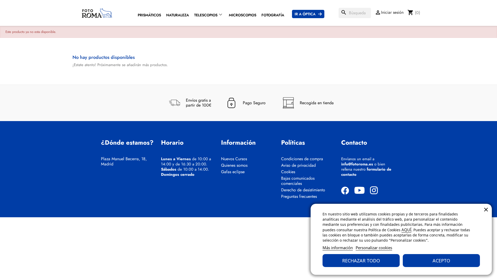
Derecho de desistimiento (303, 190)
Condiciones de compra (302, 159)
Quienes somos (234, 165)
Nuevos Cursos (234, 159)
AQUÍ (406, 229)
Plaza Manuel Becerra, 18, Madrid (124, 161)
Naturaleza (177, 15)
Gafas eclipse (233, 171)
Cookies (288, 171)
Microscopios (242, 15)
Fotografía (272, 15)
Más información (338, 247)
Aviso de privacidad (298, 165)
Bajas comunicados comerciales (298, 181)
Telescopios (205, 15)
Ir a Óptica (305, 14)
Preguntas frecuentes (299, 196)
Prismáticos (149, 15)
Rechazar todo (361, 260)
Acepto (441, 260)
